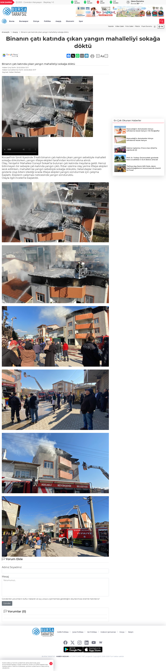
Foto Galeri (129, 26)
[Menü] (155, 27)
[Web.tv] (100, 642)
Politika (47, 21)
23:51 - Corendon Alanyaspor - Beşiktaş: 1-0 (36, 2)
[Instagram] (79, 642)
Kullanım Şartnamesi (108, 632)
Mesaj (5, 576)
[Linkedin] (86, 642)
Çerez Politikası (77, 632)
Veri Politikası (92, 632)
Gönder (7, 603)
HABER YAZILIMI (62, 656)
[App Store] (92, 649)
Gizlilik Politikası (63, 632)
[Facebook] (65, 642)
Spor (81, 21)
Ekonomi (70, 21)
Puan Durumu (146, 26)
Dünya (36, 21)
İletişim (130, 632)
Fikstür (137, 26)
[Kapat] (51, 663)
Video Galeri (119, 26)
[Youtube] (93, 642)
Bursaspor (23, 21)
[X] (72, 642)
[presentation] (64, 2)
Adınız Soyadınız (12, 567)
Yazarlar (111, 26)
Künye (122, 632)
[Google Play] (73, 649)
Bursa (11, 21)
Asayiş (58, 21)
